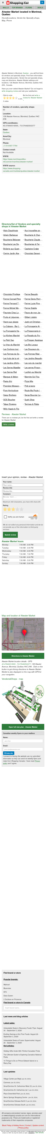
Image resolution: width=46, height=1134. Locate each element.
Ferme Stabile (31, 308)
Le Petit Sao (8, 340)
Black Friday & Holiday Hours (13, 1125)
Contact (28, 1125)
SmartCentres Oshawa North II (20, 1101)
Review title (7, 488)
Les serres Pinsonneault (34, 367)
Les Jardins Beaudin (33, 358)
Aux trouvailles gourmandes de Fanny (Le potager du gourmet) (34, 230)
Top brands (17, 7)
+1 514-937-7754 (10, 145)
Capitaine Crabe (32, 248)
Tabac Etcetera (9, 404)
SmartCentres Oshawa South (19, 1104)
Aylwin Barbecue (10, 235)
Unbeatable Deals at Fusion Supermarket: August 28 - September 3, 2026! (22, 1041)
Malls (6, 7)
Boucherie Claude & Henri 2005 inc (34, 239)
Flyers (29, 7)
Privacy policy (23, 1127)
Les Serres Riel (10, 372)
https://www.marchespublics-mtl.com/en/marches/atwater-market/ (18, 160)
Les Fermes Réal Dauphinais (34, 353)
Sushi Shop (29, 399)
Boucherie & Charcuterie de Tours (34, 235)
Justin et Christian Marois (34, 321)
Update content (38, 1125)
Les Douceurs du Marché (34, 349)
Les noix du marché (33, 363)
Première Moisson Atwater (13, 385)
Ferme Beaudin (31, 294)
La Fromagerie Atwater (34, 326)
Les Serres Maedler (11, 367)
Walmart (7, 984)
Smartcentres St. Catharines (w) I (21, 1090)
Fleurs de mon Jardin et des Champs (34, 312)
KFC (5, 992)
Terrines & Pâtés (32, 404)
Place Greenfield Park (17, 1093)
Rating (5, 505)
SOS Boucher (9, 399)
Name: (5, 737)
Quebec (26, 73)
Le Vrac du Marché (11, 344)
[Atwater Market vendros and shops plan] (23, 702)
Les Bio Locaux (31, 344)
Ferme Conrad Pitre (12, 298)
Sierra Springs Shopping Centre (21, 1097)
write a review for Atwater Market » (32, 97)
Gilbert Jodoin (31, 317)
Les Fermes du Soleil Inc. (13, 353)
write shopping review (10, 91)
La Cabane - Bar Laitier (13, 326)
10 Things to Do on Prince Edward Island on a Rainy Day (21, 1061)
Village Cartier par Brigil (17, 1078)
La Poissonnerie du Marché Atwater (34, 330)
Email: (5, 745)
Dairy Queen (8, 995)
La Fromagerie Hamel (12, 330)
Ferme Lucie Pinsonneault (34, 303)
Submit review (10, 535)
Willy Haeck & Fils (11, 408)
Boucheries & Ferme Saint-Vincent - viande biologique (34, 244)
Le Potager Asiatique (34, 340)
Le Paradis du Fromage (34, 335)
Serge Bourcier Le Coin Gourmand (34, 395)
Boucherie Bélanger (11, 239)
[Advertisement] (23, 47)
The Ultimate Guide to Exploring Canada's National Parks (23, 1055)
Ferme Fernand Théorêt (13, 303)
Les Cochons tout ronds (13, 349)
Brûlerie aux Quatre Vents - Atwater (13, 248)
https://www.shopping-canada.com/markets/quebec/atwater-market (21, 169)
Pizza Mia (29, 381)
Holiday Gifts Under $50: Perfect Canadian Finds (22, 1051)
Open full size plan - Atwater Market (23, 727)
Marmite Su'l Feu (32, 376)
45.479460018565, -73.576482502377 (16, 664)
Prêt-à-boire (30, 385)
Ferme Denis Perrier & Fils (34, 298)
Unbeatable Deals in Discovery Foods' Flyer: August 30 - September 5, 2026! (23, 1029)
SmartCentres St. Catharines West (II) (23, 1086)
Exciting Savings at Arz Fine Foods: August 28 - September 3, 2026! (21, 1035)
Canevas (12, 1082)
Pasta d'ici (7, 381)
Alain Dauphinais (10, 230)
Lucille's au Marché (33, 372)
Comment (7, 494)
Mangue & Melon (10, 376)
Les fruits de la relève (12, 358)
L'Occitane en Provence (12, 999)
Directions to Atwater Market (23, 656)
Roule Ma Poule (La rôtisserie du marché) (34, 390)
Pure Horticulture (10, 390)
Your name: (7, 482)
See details (39, 1132)
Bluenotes (7, 988)
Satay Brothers (9, 395)
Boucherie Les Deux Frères (13, 244)
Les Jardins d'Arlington (13, 363)
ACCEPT (31, 1133)
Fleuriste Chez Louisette (13, 312)
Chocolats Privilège (11, 294)
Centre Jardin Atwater (12, 253)
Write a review (8, 424)
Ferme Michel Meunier (13, 308)
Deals (40, 7)
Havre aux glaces (10, 321)
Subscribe (9, 753)
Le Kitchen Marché (11, 335)
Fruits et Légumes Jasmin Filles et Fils (13, 317)
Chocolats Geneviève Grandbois (34, 253)
